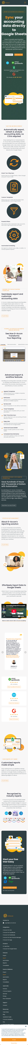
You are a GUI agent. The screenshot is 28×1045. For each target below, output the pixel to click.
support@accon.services (10, 922)
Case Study (6, 1012)
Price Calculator (7, 998)
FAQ (4, 1022)
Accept (14, 1039)
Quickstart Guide (7, 1017)
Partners (5, 988)
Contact (5, 1005)
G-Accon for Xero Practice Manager (12, 937)
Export (4, 958)
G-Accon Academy (8, 1019)
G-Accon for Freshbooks (9, 935)
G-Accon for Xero (7, 930)
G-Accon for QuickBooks (9, 932)
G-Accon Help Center (8, 1024)
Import (4, 955)
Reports (5, 963)
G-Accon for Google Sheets (10, 949)
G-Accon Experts (7, 991)
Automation (6, 960)
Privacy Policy (14, 1043)
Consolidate (6, 965)
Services (5, 993)
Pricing (4, 996)
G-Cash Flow (6, 946)
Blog (4, 1014)
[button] (26, 1026)
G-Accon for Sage (7, 940)
